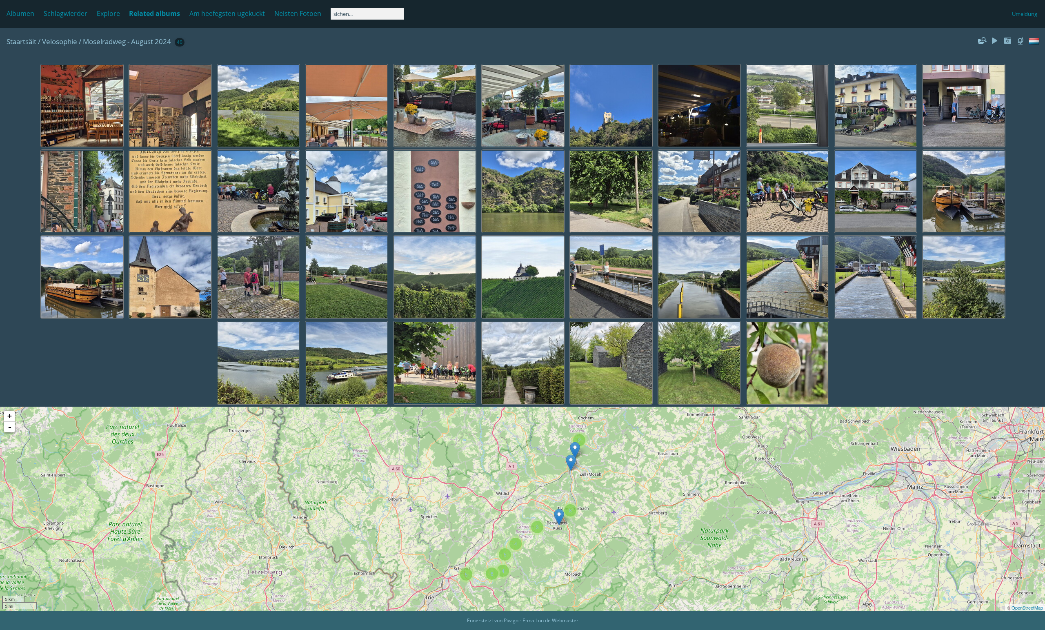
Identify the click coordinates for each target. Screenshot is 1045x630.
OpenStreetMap (1027, 607)
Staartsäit (21, 41)
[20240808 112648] (559, 517)
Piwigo (511, 620)
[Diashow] (995, 41)
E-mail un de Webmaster (550, 620)
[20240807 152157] (575, 450)
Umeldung (1024, 14)
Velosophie (59, 41)
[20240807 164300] (571, 462)
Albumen (20, 13)
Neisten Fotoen (297, 13)
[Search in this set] (982, 41)
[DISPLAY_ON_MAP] (1021, 41)
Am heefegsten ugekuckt (227, 13)
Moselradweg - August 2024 (127, 41)
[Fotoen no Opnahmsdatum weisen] (1007, 41)
